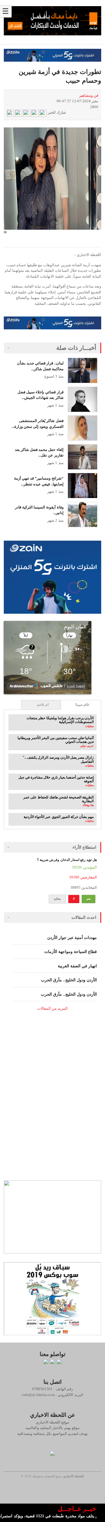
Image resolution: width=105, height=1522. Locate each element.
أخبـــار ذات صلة (76, 348)
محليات (89, 726)
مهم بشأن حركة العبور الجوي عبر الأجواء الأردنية (59, 817)
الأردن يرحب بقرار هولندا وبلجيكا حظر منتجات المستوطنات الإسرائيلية (60, 720)
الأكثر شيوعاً (82, 704)
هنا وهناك (88, 805)
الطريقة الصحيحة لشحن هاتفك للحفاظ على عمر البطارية (58, 799)
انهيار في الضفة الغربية (77, 966)
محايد (57, 898)
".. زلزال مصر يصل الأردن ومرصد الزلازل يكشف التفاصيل (58, 759)
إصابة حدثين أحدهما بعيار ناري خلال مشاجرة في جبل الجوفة (56, 779)
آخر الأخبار (43, 704)
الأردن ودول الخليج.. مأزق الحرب (69, 980)
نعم (88, 898)
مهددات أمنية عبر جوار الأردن (72, 937)
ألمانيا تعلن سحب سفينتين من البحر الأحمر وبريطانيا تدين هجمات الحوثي (56, 740)
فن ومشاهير (88, 95)
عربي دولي (87, 745)
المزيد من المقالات (52, 1008)
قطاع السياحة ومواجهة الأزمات (70, 951)
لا (74, 898)
